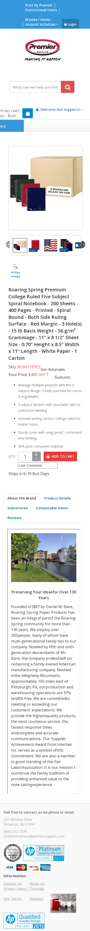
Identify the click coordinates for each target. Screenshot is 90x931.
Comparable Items (52, 508)
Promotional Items (41, 10)
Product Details (57, 498)
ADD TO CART (62, 456)
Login (71, 24)
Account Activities (40, 24)
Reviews (14, 517)
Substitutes (17, 508)
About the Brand (21, 498)
